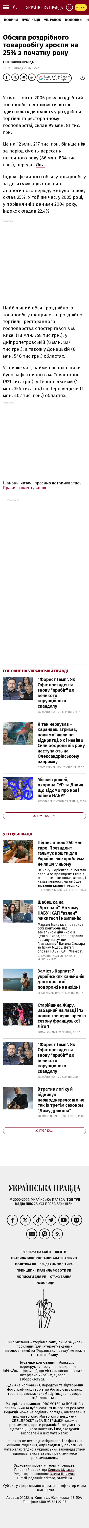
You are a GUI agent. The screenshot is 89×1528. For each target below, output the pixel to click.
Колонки (73, 20)
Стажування (60, 1276)
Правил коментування (24, 487)
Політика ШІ (25, 1264)
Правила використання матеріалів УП (44, 1258)
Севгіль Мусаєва (61, 1470)
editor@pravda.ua (58, 1478)
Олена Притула (62, 1474)
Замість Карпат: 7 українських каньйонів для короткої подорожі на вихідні (61, 979)
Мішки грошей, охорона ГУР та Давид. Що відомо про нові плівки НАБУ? (61, 788)
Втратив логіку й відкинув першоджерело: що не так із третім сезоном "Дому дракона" (61, 1099)
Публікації (31, 20)
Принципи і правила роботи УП (44, 1270)
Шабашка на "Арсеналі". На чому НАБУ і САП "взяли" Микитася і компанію (59, 910)
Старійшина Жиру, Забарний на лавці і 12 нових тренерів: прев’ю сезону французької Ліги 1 (62, 1015)
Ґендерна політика (56, 1264)
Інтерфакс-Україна (35, 1375)
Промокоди (43, 1283)
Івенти (60, 1252)
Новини (11, 20)
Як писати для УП (31, 1276)
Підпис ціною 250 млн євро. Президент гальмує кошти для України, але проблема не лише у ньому (61, 853)
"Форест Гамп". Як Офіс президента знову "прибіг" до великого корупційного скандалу (56, 693)
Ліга (40, 165)
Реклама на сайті (36, 1252)
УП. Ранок (52, 20)
